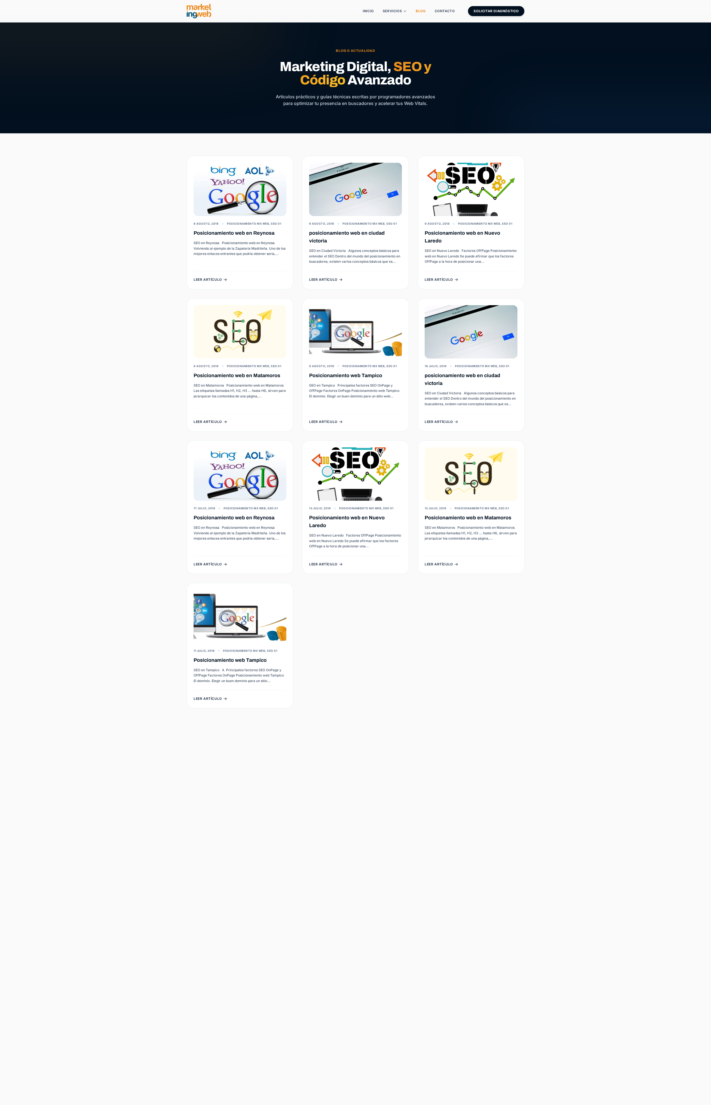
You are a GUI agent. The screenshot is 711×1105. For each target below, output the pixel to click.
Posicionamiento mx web (248, 223)
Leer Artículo (208, 279)
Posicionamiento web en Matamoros (237, 375)
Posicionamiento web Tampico (345, 375)
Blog (420, 11)
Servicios (392, 11)
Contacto (445, 11)
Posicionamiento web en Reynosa (234, 233)
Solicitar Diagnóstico (496, 11)
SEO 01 (276, 223)
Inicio (368, 11)
